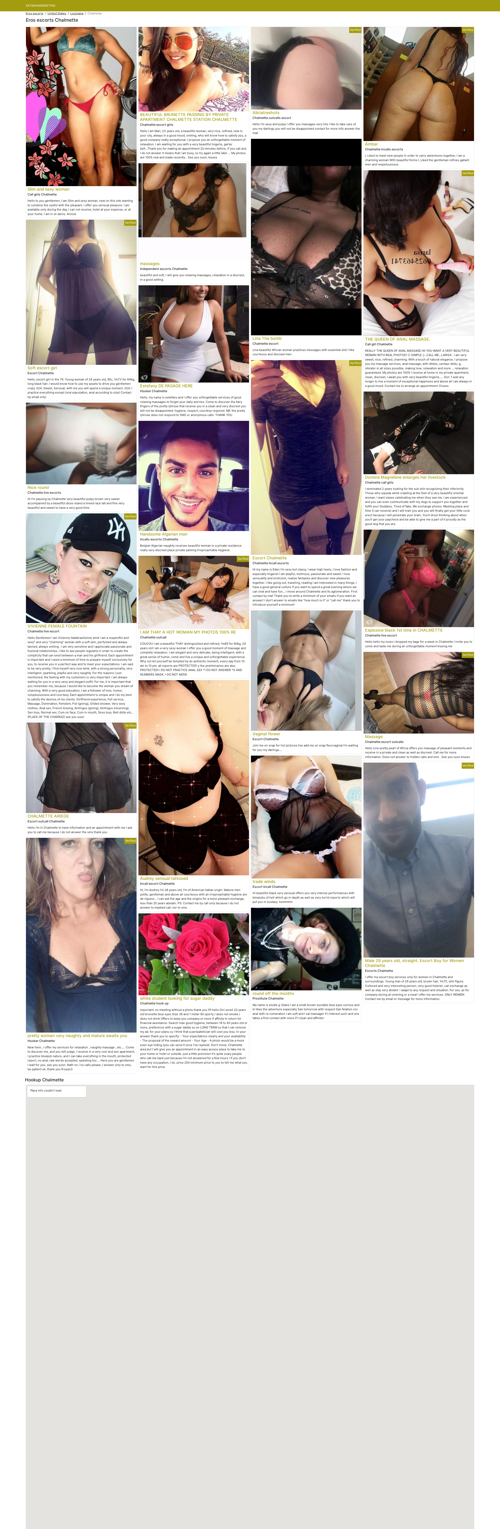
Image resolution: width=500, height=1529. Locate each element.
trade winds (264, 881)
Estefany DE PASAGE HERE (166, 385)
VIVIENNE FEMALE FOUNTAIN (57, 626)
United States (56, 13)
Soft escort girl (42, 367)
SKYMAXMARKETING (40, 5)
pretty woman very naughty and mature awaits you (77, 1035)
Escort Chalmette (270, 557)
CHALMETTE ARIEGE (48, 816)
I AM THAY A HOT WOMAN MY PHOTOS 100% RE (188, 632)
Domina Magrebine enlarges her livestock (405, 477)
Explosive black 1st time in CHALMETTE (404, 630)
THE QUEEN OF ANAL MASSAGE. (397, 339)
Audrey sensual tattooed (164, 878)
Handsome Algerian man (163, 534)
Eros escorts (34, 13)
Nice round (38, 487)
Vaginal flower (266, 733)
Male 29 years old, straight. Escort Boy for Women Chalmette (414, 963)
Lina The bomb (267, 338)
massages (150, 263)
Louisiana (76, 13)
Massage (374, 736)
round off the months (273, 993)
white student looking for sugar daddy (177, 998)
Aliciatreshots (266, 112)
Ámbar (371, 144)
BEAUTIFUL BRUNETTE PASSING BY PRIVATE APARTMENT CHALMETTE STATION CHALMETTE (188, 117)
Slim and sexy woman (48, 189)
